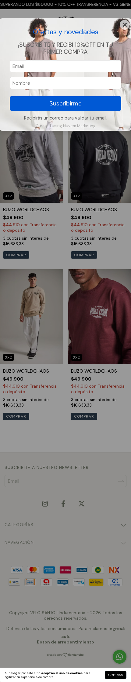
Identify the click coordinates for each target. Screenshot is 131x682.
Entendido (115, 674)
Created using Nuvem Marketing (66, 125)
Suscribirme (65, 103)
